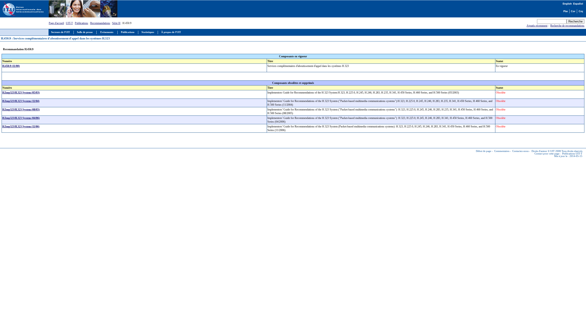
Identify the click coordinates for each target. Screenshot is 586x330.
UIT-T (69, 23)
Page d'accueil (56, 23)
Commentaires (501, 151)
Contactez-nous (520, 151)
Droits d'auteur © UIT (543, 151)
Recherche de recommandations (567, 25)
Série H (116, 23)
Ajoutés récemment (536, 25)
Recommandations (100, 23)
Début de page (483, 151)
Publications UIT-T (572, 153)
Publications (81, 23)
